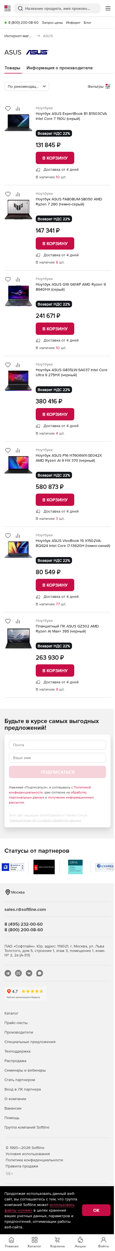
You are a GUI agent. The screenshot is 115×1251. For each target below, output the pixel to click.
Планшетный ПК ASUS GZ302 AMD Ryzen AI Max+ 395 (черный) (67, 628)
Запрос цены (52, 22)
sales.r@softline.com (25, 909)
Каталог (11, 1013)
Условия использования (28, 1154)
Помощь (11, 1117)
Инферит (73, 22)
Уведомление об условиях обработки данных (45, 820)
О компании (15, 1098)
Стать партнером (19, 1079)
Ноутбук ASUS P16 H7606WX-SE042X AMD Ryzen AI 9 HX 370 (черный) (69, 458)
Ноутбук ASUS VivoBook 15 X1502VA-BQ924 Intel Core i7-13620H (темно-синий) (73, 543)
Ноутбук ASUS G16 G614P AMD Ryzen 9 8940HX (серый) (71, 287)
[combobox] (26, 86)
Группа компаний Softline (26, 1127)
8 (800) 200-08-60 (23, 22)
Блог (88, 22)
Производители (18, 1032)
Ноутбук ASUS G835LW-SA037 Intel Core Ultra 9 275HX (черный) (71, 372)
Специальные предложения (30, 1041)
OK (96, 1210)
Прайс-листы (16, 1022)
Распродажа (15, 1060)
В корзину (55, 157)
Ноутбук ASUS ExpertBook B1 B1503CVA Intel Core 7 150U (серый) (71, 116)
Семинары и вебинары (25, 1070)
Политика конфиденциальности (34, 1160)
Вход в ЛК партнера (22, 1089)
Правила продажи (22, 1166)
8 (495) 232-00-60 (23, 924)
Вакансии (12, 1108)
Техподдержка (17, 1051)
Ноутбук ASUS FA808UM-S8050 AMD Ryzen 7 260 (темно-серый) (69, 201)
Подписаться (58, 771)
